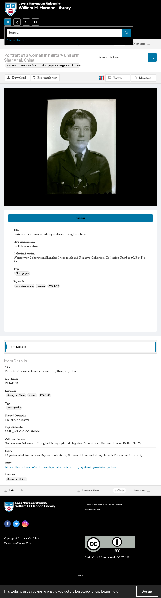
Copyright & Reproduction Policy (21, 538)
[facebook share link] (7, 523)
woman (41, 285)
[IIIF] (101, 77)
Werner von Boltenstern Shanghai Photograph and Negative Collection (43, 65)
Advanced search (16, 40)
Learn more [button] (109, 591)
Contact (80, 575)
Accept (147, 591)
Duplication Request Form (18, 543)
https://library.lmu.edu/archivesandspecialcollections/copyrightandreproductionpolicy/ (60, 467)
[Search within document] (152, 57)
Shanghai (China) (17, 479)
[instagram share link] (25, 523)
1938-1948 (53, 285)
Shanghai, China (25, 285)
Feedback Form (93, 509)
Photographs (22, 273)
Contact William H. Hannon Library (103, 504)
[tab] (80, 218)
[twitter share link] (16, 523)
